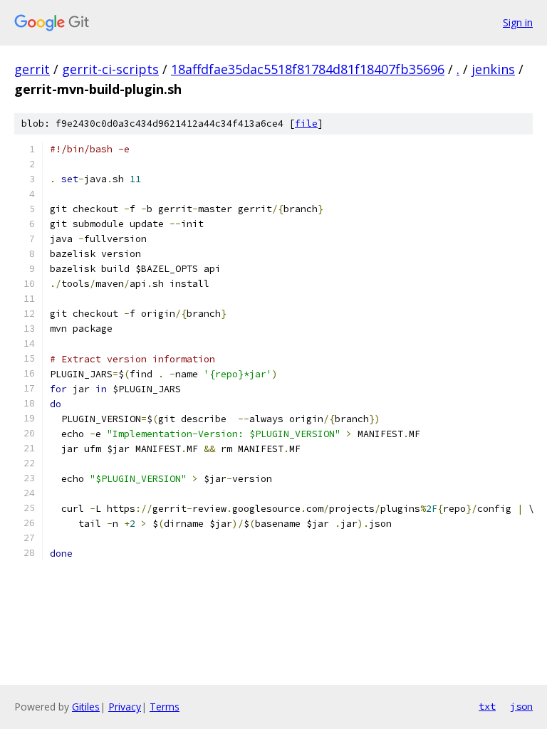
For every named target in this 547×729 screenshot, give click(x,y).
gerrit (32, 69)
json (521, 706)
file (306, 123)
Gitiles (86, 706)
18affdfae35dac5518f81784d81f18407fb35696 (307, 69)
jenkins (493, 69)
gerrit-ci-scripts (110, 69)
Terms (164, 706)
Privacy (124, 706)
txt (487, 706)
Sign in (518, 22)
